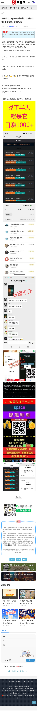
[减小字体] (31, 13)
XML (32, 681)
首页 (11, 8)
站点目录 (26, 681)
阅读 (13, 559)
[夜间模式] (33, 2)
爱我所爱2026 (7, 26)
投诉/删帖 (18, 497)
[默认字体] (33, 13)
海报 (19, 559)
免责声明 (19, 681)
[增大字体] (35, 13)
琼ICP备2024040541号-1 (10, 696)
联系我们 (9, 545)
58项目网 (20, 686)
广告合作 (4, 681)
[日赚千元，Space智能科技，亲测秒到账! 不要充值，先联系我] (19, 116)
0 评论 (21, 26)
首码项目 (16, 8)
